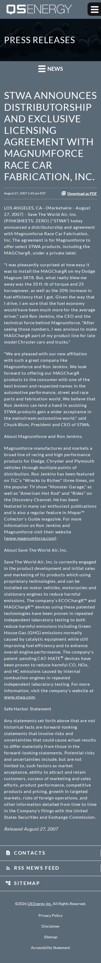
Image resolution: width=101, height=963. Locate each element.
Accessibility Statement (50, 948)
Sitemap (22, 883)
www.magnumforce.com (30, 538)
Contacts (25, 853)
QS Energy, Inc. (39, 903)
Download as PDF (82, 193)
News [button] (54, 68)
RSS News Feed (32, 868)
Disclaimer (50, 926)
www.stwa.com (19, 696)
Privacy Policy (50, 915)
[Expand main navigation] (94, 9)
